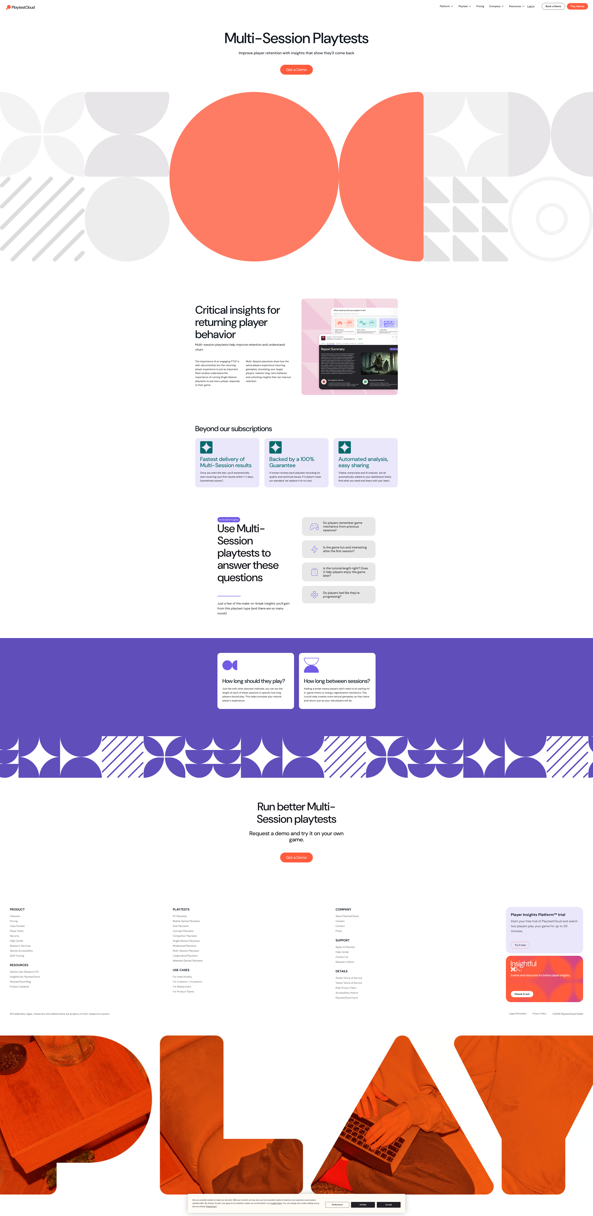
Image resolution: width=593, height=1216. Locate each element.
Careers (340, 921)
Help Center (16, 940)
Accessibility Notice (347, 992)
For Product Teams (183, 991)
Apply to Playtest (345, 947)
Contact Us (342, 957)
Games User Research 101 (24, 971)
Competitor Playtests (185, 936)
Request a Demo (345, 961)
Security (14, 936)
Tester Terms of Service (349, 983)
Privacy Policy (539, 1013)
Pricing (480, 6)
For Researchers (182, 986)
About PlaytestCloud (347, 916)
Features (15, 916)
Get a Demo (296, 69)
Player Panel (16, 931)
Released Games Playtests (188, 960)
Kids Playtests (181, 926)
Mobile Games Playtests (186, 921)
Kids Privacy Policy (346, 987)
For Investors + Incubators (187, 981)
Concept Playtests (183, 931)
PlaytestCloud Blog (20, 981)
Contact (340, 926)
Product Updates (19, 986)
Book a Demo (553, 6)
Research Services (20, 945)
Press (339, 931)
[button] (446, 6)
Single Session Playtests (186, 940)
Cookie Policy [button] (276, 1203)
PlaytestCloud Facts (347, 997)
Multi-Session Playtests (186, 950)
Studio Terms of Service (349, 978)
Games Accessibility (21, 950)
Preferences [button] (211, 1206)
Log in (530, 6)
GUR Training (17, 955)
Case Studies (17, 926)
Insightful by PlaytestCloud (25, 976)
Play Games (577, 6)
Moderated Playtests (184, 945)
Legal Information (517, 1013)
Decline (363, 1205)
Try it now (520, 945)
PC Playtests (180, 916)
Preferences (337, 1205)
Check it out (522, 994)
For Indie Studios (182, 976)
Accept (388, 1205)
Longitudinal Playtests (185, 955)
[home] (20, 6)
